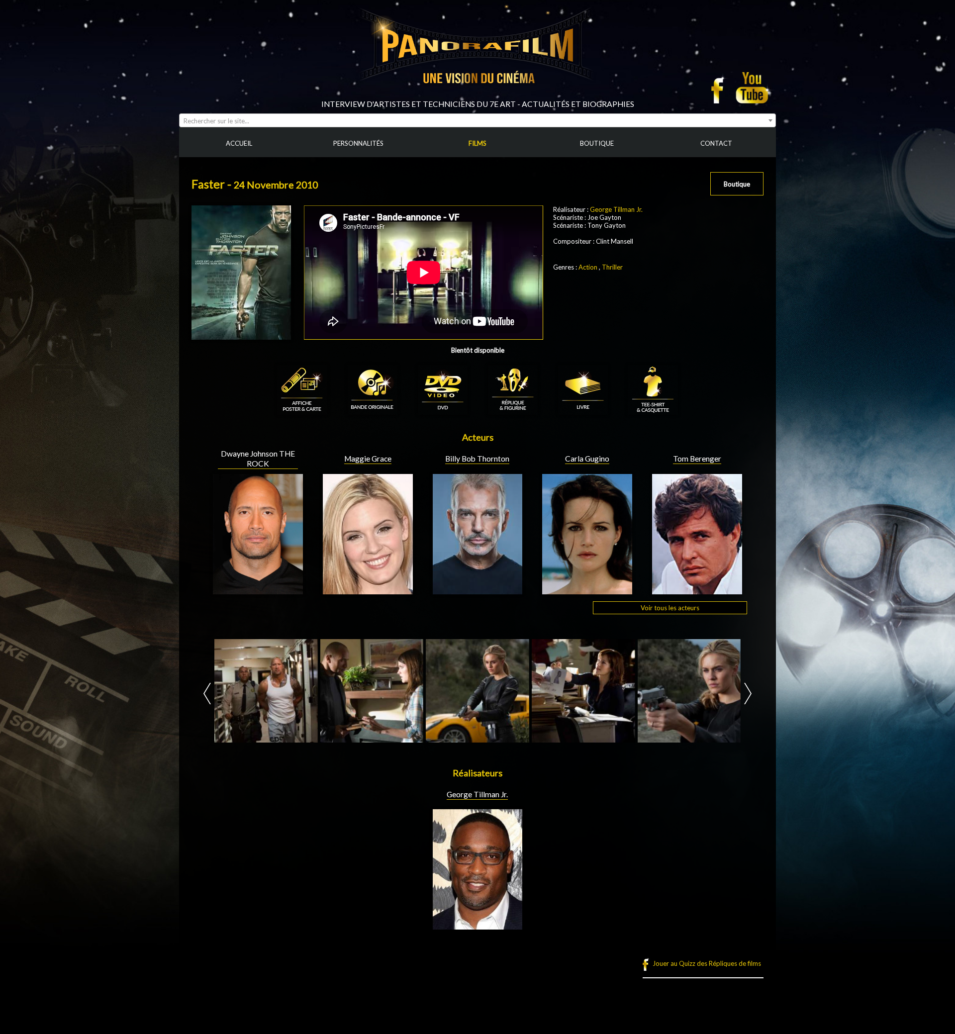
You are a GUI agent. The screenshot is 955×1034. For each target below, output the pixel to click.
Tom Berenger (697, 458)
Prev (207, 693)
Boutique (737, 184)
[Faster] (266, 691)
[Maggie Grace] (368, 590)
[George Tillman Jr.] (478, 926)
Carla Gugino (587, 458)
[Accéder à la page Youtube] (753, 87)
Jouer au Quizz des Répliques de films (707, 963)
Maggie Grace (367, 458)
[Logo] (477, 95)
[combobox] (477, 120)
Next (748, 693)
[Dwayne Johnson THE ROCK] (258, 590)
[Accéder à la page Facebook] (720, 87)
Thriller (612, 267)
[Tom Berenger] (697, 590)
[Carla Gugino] (587, 590)
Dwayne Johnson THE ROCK (258, 458)
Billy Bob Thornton (477, 458)
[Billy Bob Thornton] (478, 590)
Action (587, 267)
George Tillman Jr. (616, 209)
